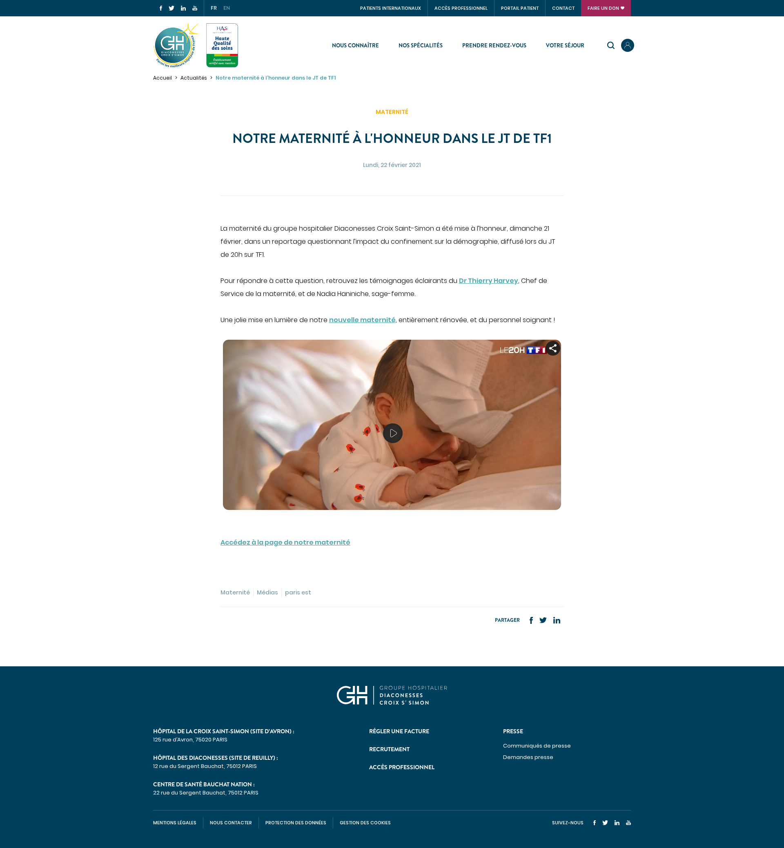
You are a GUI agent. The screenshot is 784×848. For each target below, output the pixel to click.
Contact (563, 8)
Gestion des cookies (365, 822)
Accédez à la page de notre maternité (285, 542)
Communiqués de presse (537, 746)
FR (214, 8)
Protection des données (295, 822)
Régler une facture (399, 731)
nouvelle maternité (362, 320)
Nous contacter (231, 822)
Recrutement (389, 749)
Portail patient (520, 8)
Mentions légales (174, 822)
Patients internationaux (390, 8)
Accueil (162, 77)
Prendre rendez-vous (494, 45)
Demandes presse (528, 757)
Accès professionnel (461, 8)
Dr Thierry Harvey (488, 280)
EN (226, 8)
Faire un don (603, 8)
